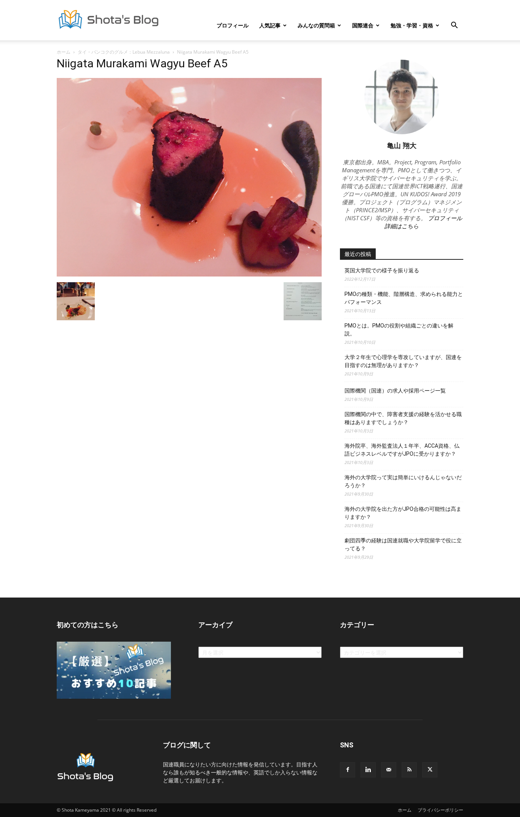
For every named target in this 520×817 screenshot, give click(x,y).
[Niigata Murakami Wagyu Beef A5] (189, 274)
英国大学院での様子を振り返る (382, 270)
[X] (429, 769)
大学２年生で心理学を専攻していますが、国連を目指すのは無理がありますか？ (403, 361)
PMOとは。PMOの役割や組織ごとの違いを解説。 (399, 330)
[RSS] (409, 769)
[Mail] (388, 769)
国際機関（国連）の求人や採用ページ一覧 (395, 391)
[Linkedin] (368, 769)
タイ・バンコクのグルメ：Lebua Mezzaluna (124, 52)
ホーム (63, 52)
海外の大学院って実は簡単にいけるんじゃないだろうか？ (403, 481)
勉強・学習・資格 (412, 25)
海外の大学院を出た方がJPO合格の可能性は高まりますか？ (403, 513)
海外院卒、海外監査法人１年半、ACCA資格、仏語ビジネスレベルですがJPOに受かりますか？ (402, 450)
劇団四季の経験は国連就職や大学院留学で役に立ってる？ (403, 544)
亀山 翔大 (401, 145)
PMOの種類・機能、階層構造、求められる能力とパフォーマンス (404, 298)
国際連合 (362, 25)
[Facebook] (347, 769)
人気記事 (270, 25)
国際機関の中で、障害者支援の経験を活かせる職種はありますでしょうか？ (403, 418)
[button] (454, 26)
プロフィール (233, 25)
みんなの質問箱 (316, 25)
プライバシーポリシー (440, 810)
